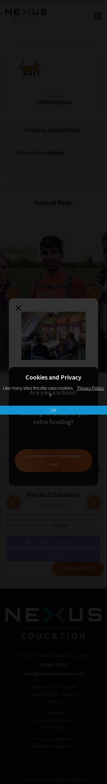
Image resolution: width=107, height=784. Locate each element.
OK (53, 410)
